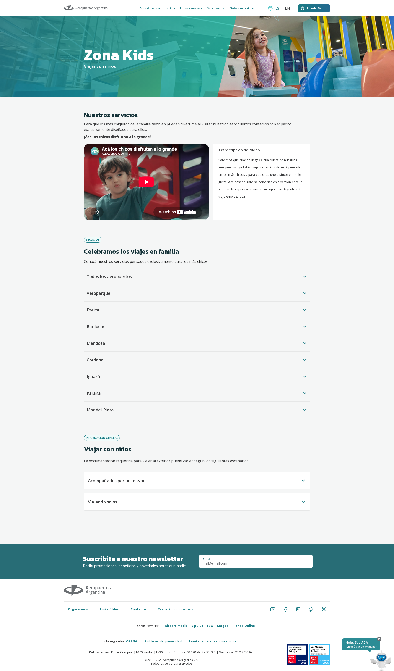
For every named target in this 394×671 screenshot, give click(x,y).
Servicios (213, 8)
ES (277, 8)
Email (207, 559)
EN (287, 8)
